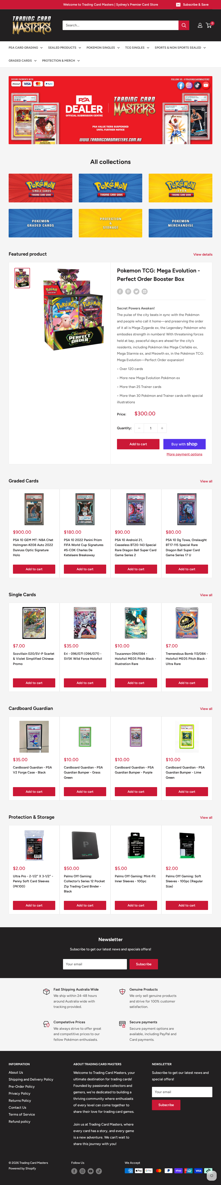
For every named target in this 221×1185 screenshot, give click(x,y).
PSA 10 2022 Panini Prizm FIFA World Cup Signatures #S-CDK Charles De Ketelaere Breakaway (83, 547)
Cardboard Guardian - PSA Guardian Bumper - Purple (134, 769)
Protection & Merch (58, 60)
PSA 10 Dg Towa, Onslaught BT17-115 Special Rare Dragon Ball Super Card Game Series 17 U (186, 547)
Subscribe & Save (195, 4)
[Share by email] (145, 291)
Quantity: (124, 428)
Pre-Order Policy (22, 1086)
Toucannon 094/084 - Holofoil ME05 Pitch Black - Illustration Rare (135, 659)
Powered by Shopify (22, 1168)
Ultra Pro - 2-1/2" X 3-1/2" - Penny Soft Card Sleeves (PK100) (33, 881)
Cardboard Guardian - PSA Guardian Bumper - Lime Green (185, 772)
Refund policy (19, 1121)
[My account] (200, 25)
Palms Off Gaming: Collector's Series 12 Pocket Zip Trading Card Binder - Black (84, 883)
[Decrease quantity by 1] (139, 428)
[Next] (212, 533)
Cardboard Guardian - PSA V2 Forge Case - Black (32, 769)
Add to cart (138, 444)
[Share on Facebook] (120, 291)
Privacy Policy (19, 1093)
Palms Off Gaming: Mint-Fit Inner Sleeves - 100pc (135, 878)
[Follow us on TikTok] (99, 1171)
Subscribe (144, 964)
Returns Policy (20, 1101)
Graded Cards (20, 60)
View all (206, 481)
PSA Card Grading (23, 48)
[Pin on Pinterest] (128, 291)
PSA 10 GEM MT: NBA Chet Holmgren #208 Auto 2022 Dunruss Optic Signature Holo (33, 547)
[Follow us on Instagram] (82, 1171)
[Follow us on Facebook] (74, 1171)
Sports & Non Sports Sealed (178, 48)
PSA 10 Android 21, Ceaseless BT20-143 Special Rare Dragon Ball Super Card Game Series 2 (135, 547)
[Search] (183, 25)
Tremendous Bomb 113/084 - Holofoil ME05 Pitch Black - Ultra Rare (187, 659)
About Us (16, 1072)
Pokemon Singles (101, 48)
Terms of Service (22, 1114)
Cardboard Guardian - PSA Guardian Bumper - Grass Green (83, 772)
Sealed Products (62, 48)
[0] (209, 25)
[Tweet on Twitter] (136, 291)
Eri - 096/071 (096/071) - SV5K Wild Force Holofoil (83, 656)
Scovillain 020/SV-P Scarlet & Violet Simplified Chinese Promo (33, 659)
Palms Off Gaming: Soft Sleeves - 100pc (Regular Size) (184, 881)
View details (203, 254)
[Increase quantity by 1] (162, 428)
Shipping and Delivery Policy (31, 1079)
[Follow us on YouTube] (91, 1171)
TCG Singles (135, 48)
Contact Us (17, 1107)
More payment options (184, 454)
